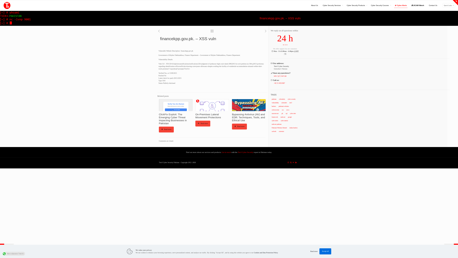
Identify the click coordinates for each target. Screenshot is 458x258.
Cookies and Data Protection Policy (266, 253)
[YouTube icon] (293, 162)
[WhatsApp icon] (288, 162)
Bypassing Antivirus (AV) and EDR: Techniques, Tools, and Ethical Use (248, 117)
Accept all (325, 251)
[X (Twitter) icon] (291, 162)
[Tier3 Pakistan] (7, 5)
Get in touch (226, 152)
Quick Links (448, 5)
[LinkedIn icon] (296, 162)
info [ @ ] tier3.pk (280, 76)
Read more (314, 251)
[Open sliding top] (455, 2)
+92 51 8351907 (279, 83)
